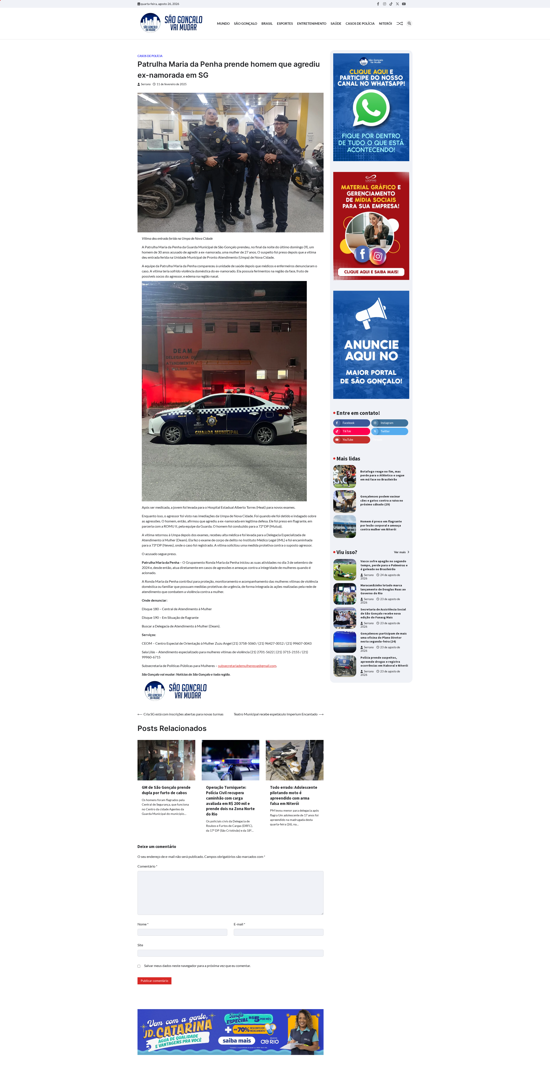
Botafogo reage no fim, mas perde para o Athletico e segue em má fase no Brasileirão (382, 475)
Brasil (267, 23)
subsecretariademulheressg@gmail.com (247, 666)
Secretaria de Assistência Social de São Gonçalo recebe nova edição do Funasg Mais (383, 613)
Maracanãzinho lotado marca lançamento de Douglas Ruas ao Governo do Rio (383, 589)
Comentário (147, 866)
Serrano (146, 84)
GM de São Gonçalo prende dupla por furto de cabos (166, 790)
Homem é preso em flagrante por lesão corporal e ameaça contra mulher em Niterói (381, 525)
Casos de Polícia (360, 23)
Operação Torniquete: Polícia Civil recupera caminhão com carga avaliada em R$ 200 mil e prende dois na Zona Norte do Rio (230, 801)
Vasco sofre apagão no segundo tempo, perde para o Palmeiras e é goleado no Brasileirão (384, 565)
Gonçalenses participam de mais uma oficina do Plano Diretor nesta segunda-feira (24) (384, 637)
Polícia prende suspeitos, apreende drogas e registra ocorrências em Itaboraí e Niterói (384, 661)
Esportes (285, 23)
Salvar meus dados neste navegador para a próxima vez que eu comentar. (197, 966)
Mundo (223, 23)
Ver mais (400, 552)
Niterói (385, 23)
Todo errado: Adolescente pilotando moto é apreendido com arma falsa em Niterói (293, 795)
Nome (143, 924)
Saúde (336, 23)
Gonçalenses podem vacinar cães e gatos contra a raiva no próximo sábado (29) (381, 500)
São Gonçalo (245, 23)
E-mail (239, 924)
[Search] (409, 23)
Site (140, 945)
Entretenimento (311, 23)
